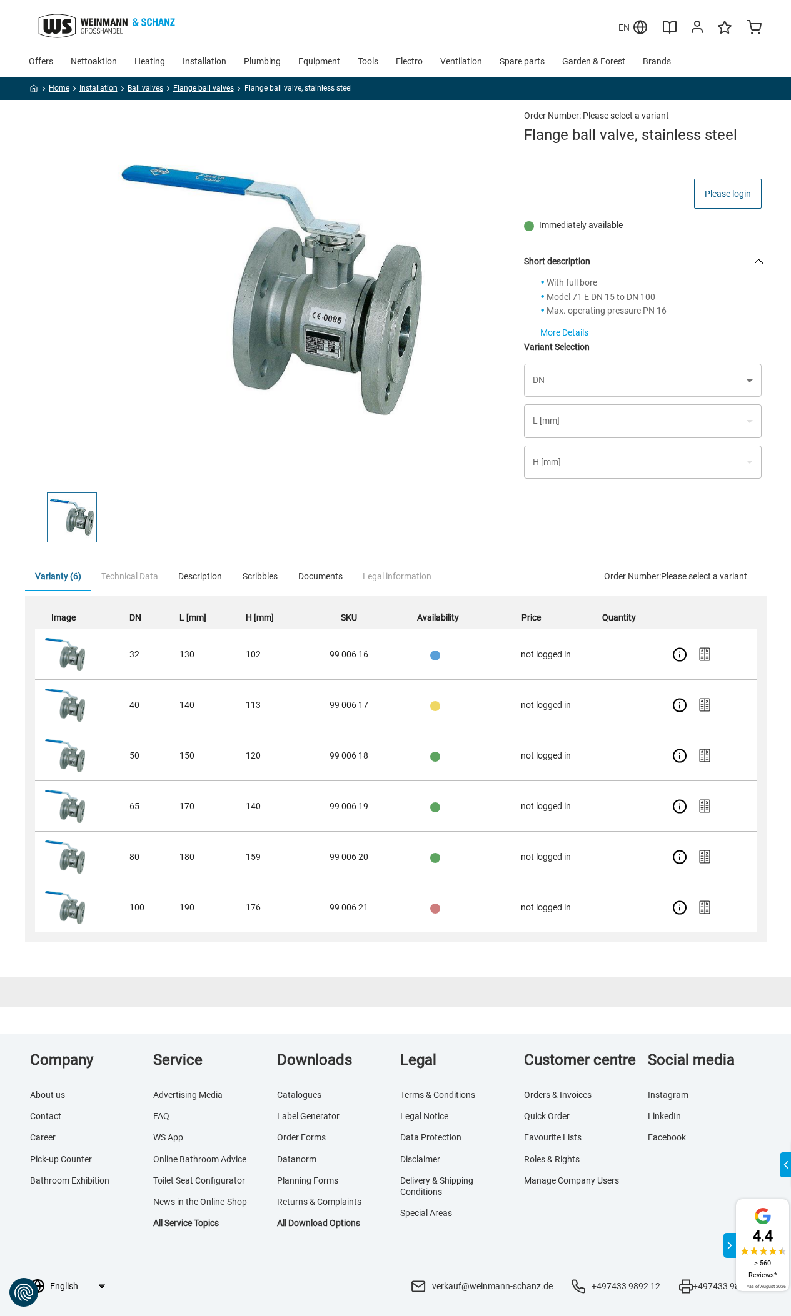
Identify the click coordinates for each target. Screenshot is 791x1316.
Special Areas (426, 1213)
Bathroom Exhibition (69, 1180)
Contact (45, 1116)
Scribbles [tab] (260, 576)
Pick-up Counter (61, 1159)
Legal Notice (424, 1116)
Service (178, 1060)
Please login (728, 194)
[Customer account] (697, 29)
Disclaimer (420, 1159)
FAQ (161, 1116)
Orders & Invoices (558, 1095)
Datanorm (296, 1159)
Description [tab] (200, 576)
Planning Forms (307, 1180)
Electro (409, 61)
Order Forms (301, 1137)
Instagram (668, 1095)
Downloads (314, 1060)
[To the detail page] (679, 654)
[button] (72, 517)
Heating (149, 61)
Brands (657, 61)
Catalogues (299, 1095)
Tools (368, 61)
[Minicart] (754, 28)
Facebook (667, 1137)
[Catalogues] (670, 32)
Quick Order (547, 1116)
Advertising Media (188, 1095)
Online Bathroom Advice (199, 1159)
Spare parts (522, 61)
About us (47, 1095)
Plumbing (262, 61)
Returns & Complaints (319, 1202)
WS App (168, 1137)
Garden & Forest (593, 61)
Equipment (319, 61)
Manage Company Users (571, 1180)
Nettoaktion (94, 61)
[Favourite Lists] (725, 33)
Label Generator (308, 1116)
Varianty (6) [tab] (58, 576)
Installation (204, 61)
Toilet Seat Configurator (199, 1180)
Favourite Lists (553, 1137)
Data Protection (430, 1137)
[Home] (34, 90)
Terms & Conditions (437, 1095)
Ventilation (461, 61)
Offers (41, 61)
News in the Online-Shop (200, 1202)
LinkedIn (664, 1116)
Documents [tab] (320, 576)
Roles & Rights (552, 1159)
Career (43, 1137)
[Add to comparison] (704, 654)
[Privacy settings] (23, 1292)
